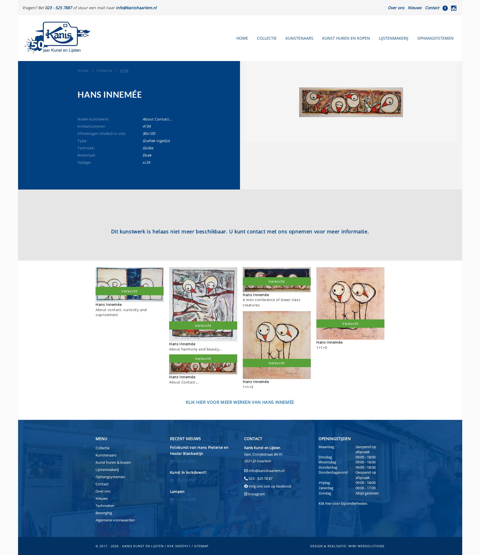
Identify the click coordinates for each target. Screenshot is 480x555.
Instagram (256, 493)
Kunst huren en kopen (346, 38)
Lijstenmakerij (393, 38)
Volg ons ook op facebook (269, 486)
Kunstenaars (299, 38)
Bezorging (104, 512)
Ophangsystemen (435, 38)
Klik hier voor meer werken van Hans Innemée (240, 402)
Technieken (105, 505)
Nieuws (415, 7)
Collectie (267, 38)
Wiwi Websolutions (366, 546)
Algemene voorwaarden (115, 520)
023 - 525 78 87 (260, 478)
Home (242, 38)
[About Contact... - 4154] (351, 102)
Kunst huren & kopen (113, 462)
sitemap (201, 546)
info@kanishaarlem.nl (266, 470)
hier (328, 503)
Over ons (396, 7)
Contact (432, 7)
